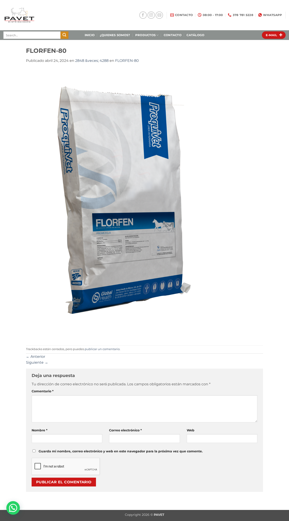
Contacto (173, 35)
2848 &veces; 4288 (92, 60)
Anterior (35, 356)
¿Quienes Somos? (115, 35)
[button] (13, 508)
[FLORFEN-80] (116, 204)
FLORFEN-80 (127, 60)
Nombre (39, 430)
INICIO (90, 35)
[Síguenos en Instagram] (151, 15)
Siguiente (37, 362)
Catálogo (195, 35)
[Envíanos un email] (159, 15)
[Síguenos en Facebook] (143, 15)
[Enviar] (64, 35)
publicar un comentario (102, 349)
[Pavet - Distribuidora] (34, 15)
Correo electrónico (125, 430)
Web (190, 430)
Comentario (43, 391)
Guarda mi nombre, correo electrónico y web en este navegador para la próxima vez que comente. (121, 451)
